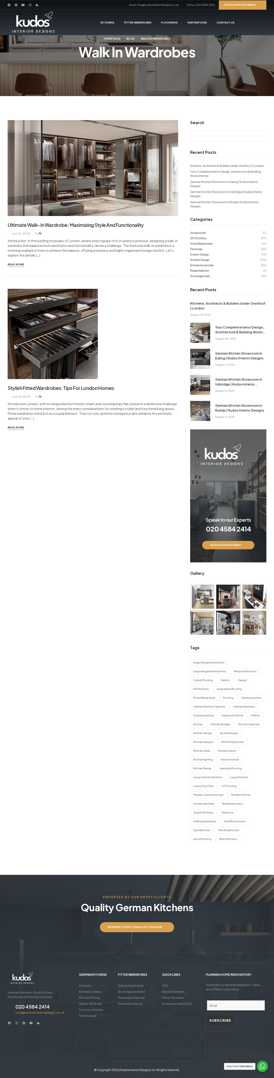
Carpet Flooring (203, 680)
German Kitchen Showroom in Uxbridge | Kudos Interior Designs (238, 382)
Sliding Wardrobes (131, 985)
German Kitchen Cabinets (209, 706)
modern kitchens (203, 803)
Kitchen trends (230, 759)
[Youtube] (23, 5)
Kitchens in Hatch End (177, 1003)
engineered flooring (229, 689)
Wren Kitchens (228, 839)
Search (197, 122)
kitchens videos (90, 991)
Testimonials (88, 1015)
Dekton (225, 680)
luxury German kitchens (207, 777)
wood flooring (202, 839)
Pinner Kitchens (173, 997)
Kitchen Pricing (89, 997)
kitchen (198, 724)
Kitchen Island (227, 750)
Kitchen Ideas (201, 750)
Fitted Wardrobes (204, 697)
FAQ (165, 985)
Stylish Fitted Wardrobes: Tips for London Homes (61, 388)
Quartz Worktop (203, 812)
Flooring (228, 697)
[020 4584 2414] (10, 1008)
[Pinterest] (16, 5)
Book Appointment (131, 991)
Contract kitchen (91, 1009)
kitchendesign (229, 733)
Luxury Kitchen (239, 777)
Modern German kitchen (208, 794)
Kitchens (85, 985)
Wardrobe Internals (131, 997)
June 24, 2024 (21, 233)
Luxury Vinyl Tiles (203, 786)
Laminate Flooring (230, 768)
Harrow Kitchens (173, 991)
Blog (130, 38)
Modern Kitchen (241, 794)
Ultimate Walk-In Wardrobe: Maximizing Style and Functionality (76, 225)
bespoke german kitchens (209, 671)
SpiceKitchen (201, 830)
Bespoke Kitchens (245, 671)
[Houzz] (37, 5)
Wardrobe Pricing (130, 1003)
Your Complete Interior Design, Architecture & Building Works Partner (239, 330)
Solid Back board (234, 821)
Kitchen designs (203, 741)
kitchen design (202, 733)
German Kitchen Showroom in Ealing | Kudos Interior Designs (239, 355)
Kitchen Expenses (232, 741)
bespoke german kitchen (209, 662)
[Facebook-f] (9, 5)
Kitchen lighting (203, 759)
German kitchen (251, 697)
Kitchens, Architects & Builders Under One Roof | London (227, 165)
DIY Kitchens (201, 689)
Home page (112, 38)
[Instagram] (30, 5)
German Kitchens (244, 706)
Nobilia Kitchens (232, 803)
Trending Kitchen (228, 830)
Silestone (227, 812)
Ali (40, 233)
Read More (16, 264)
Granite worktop (203, 715)
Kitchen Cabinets (249, 724)
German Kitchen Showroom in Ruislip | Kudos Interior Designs (239, 407)
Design (242, 680)
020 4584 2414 (32, 1007)
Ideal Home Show (232, 715)
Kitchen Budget (220, 724)
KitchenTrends (202, 768)
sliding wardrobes (204, 821)
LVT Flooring (228, 786)
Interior (255, 715)
